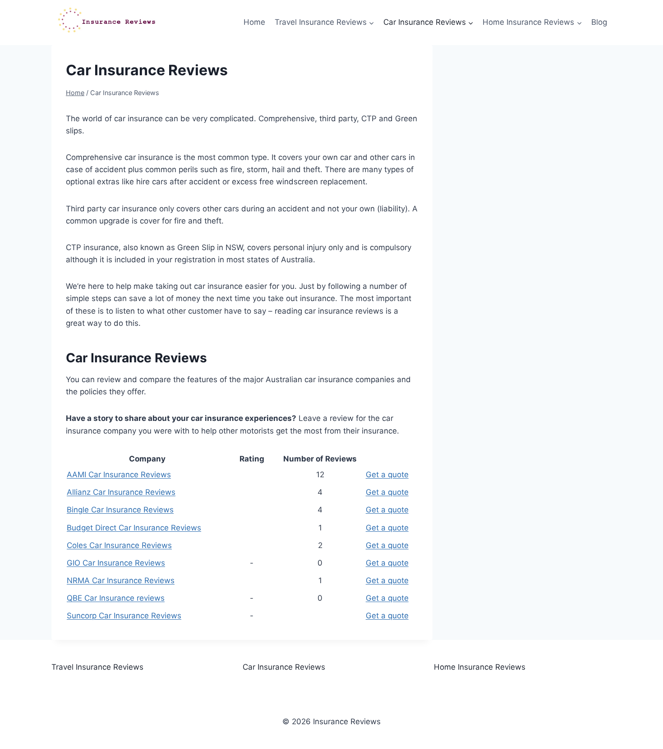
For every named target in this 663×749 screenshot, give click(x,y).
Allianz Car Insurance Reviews (121, 492)
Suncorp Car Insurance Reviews (124, 615)
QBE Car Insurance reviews (116, 598)
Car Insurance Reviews (284, 666)
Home (254, 22)
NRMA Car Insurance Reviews (121, 580)
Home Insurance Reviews (479, 666)
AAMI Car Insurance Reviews (119, 474)
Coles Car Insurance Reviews (119, 545)
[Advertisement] (535, 124)
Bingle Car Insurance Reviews (120, 509)
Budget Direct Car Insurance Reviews (134, 527)
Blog (599, 22)
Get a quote (387, 474)
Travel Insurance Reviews (97, 666)
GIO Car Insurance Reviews (116, 562)
